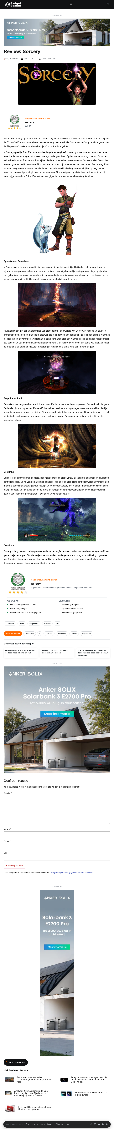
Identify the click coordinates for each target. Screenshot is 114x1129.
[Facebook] (91, 1124)
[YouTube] (99, 1124)
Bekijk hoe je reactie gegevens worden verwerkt (72, 872)
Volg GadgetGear (17, 1062)
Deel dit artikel (13, 634)
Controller (10, 623)
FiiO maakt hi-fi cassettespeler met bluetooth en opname (35, 1108)
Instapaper (62, 634)
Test (57, 623)
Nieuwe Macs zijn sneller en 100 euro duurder (91, 1093)
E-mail (74, 634)
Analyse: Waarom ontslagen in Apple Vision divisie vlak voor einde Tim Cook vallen (89, 1079)
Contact (50, 1124)
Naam (7, 829)
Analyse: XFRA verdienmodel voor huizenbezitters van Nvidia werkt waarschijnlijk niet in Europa (31, 1093)
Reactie (8, 793)
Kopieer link (86, 634)
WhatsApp (29, 634)
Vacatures (41, 1124)
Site (6, 853)
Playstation (34, 623)
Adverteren (30, 1124)
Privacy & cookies (63, 1124)
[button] (71, 4)
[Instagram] (103, 1124)
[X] (95, 1124)
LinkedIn (49, 634)
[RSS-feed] (107, 1124)
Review (47, 623)
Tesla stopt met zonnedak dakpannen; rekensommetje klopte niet (34, 1079)
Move (22, 623)
